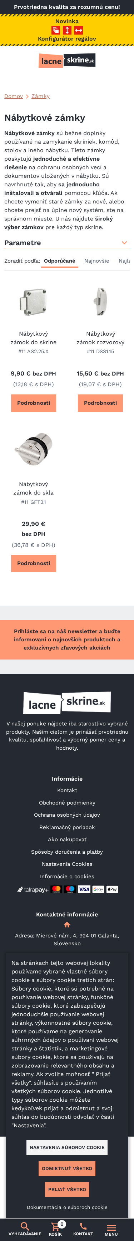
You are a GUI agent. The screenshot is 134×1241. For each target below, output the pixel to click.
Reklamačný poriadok (67, 827)
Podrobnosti (33, 403)
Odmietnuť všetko (67, 1168)
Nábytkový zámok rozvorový (100, 338)
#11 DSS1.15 (100, 351)
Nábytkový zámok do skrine (33, 338)
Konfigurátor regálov (67, 38)
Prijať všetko (67, 1189)
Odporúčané (59, 261)
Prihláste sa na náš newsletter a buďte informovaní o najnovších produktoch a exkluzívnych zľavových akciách (67, 639)
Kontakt (67, 790)
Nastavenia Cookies (67, 864)
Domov (13, 96)
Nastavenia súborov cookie (67, 1147)
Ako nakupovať (67, 839)
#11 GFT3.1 (33, 502)
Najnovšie (96, 261)
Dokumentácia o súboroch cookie (67, 1207)
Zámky (40, 96)
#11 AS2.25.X (33, 351)
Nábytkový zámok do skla (33, 488)
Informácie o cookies (67, 876)
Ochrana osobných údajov (67, 815)
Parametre (22, 242)
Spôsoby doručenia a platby (67, 852)
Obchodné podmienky (67, 803)
